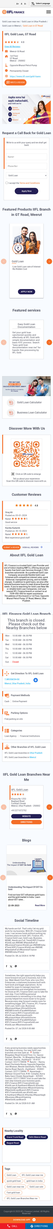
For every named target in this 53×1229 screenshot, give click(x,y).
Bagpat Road (13, 1143)
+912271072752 (18, 810)
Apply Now (26, 292)
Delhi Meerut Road (37, 1137)
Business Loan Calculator (32, 412)
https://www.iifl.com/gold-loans (25, 76)
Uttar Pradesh (36, 753)
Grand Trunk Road (15, 1137)
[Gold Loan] (26, 240)
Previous (4, 261)
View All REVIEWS (30, 547)
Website (26, 816)
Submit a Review (11, 547)
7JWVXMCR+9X (12, 679)
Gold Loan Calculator (29, 402)
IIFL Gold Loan (19, 789)
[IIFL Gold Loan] (13, 12)
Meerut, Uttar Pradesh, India (17, 683)
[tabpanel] (26, 109)
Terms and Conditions (30, 183)
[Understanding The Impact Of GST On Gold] (26, 864)
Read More (40, 905)
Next (49, 261)
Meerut (33, 757)
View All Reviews (12, 46)
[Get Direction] (35, 682)
